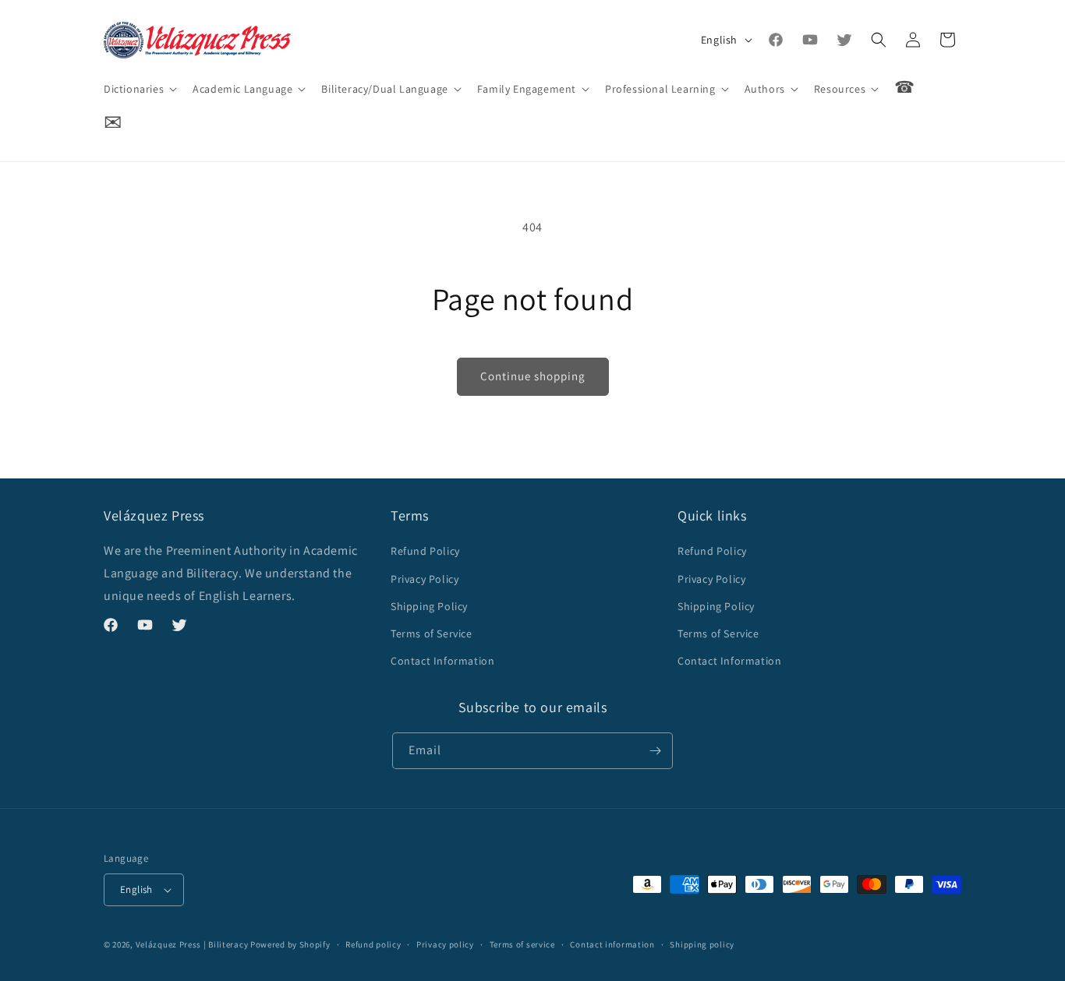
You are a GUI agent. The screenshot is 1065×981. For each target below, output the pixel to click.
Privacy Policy (424, 579)
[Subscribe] (655, 750)
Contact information (612, 944)
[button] (138, 88)
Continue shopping (533, 376)
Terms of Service (431, 633)
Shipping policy (702, 944)
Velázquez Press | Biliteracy (192, 944)
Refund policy (373, 944)
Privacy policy (445, 944)
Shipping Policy (429, 606)
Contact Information (442, 661)
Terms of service (522, 944)
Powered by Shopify (290, 944)
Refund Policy (425, 551)
